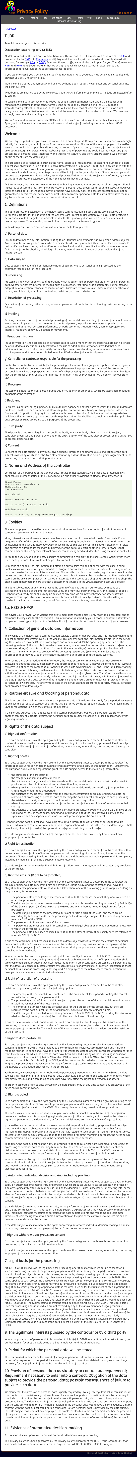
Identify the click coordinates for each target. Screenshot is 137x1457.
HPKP (19, 65)
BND (27, 59)
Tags (69, 17)
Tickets (79, 17)
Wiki (89, 17)
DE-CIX (121, 56)
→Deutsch (11, 28)
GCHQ (42, 62)
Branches (56, 17)
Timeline (33, 17)
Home (21, 17)
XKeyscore (42, 59)
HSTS (8, 65)
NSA (32, 62)
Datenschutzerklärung (68, 21)
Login (99, 17)
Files (44, 17)
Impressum (113, 17)
